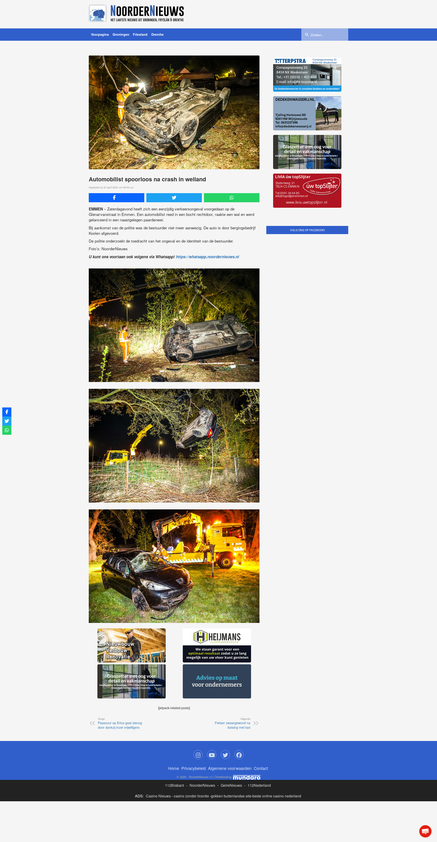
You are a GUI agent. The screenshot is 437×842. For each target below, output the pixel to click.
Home (173, 700)
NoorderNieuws (202, 717)
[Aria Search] (307, 34)
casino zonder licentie (191, 727)
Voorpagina (100, 34)
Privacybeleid (193, 700)
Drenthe (157, 34)
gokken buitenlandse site (231, 727)
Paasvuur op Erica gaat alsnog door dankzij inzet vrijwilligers (120, 655)
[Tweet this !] (174, 197)
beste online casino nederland (276, 727)
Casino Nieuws (158, 727)
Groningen (121, 34)
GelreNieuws (231, 717)
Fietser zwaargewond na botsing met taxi (232, 655)
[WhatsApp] (231, 197)
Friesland (140, 34)
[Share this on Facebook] (116, 197)
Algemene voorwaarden (230, 700)
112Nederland (259, 717)
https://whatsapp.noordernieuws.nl (207, 256)
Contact (261, 700)
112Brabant (174, 717)
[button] (425, 831)
